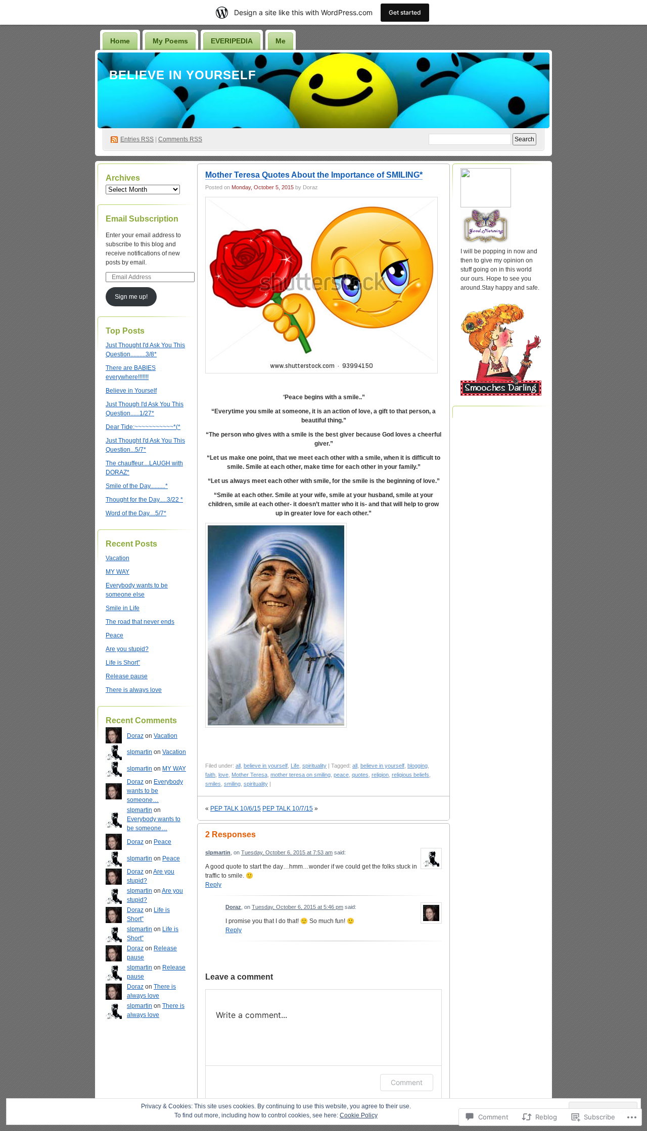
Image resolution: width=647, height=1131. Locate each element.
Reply (213, 884)
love (223, 775)
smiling (232, 784)
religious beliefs (410, 775)
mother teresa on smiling (300, 775)
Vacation (117, 558)
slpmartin (139, 752)
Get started (405, 12)
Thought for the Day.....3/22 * (144, 499)
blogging (417, 766)
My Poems (170, 41)
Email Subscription (142, 218)
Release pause (127, 676)
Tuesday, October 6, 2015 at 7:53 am (287, 852)
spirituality (314, 766)
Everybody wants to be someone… (155, 790)
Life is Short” (123, 662)
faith (210, 775)
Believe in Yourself (182, 75)
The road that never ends (140, 621)
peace (341, 775)
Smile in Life (123, 608)
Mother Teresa (249, 775)
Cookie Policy (359, 1115)
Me (280, 41)
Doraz (135, 735)
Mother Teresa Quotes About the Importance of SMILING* (314, 175)
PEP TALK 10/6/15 (235, 808)
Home (120, 41)
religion (380, 775)
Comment (407, 1082)
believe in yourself (266, 766)
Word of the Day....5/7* (136, 513)
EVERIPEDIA (232, 41)
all (238, 766)
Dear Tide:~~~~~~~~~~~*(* (143, 426)
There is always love (134, 689)
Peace (114, 635)
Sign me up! (131, 296)
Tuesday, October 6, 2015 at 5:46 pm (297, 907)
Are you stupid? (127, 649)
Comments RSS (180, 139)
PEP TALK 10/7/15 (287, 808)
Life (295, 766)
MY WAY (117, 571)
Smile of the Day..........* (137, 486)
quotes (360, 775)
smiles (213, 784)
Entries (137, 139)
